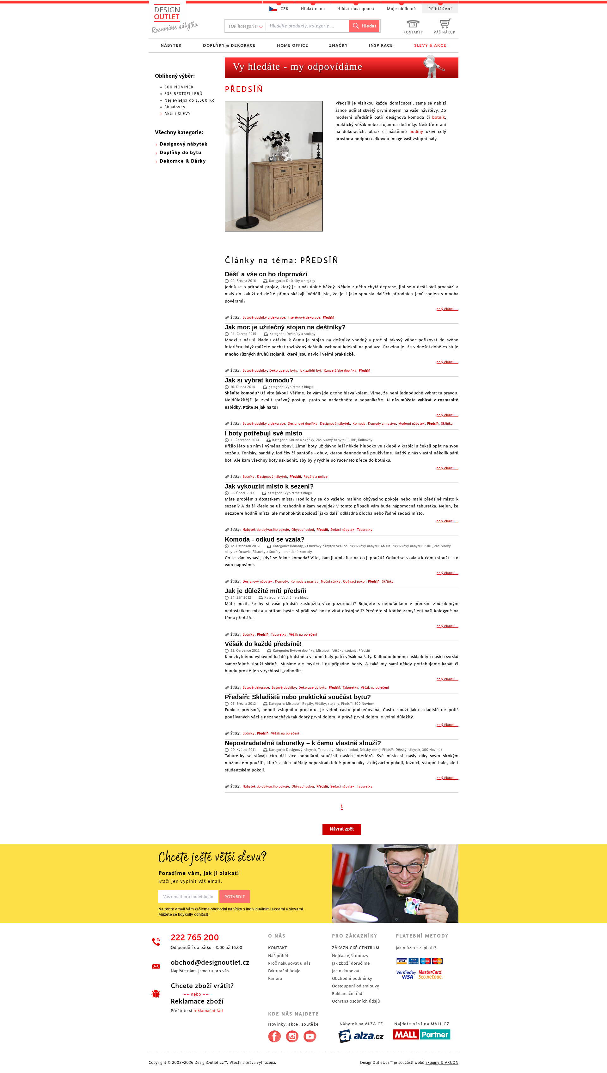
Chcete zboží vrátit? (202, 986)
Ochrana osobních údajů (356, 1001)
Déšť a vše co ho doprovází (266, 274)
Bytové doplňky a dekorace (263, 318)
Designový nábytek (335, 424)
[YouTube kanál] (310, 1035)
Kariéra (275, 978)
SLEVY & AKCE (430, 45)
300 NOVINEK (179, 87)
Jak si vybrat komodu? (259, 380)
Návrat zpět (342, 829)
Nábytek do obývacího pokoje (265, 530)
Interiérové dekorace (304, 318)
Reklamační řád (347, 993)
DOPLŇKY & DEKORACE (229, 45)
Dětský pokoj (370, 750)
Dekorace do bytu (283, 371)
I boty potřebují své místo (263, 433)
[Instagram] (292, 1035)
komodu (249, 393)
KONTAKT (277, 947)
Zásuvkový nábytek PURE (336, 440)
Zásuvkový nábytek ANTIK (369, 546)
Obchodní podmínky (352, 978)
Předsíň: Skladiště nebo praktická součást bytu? (298, 696)
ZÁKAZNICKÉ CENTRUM (355, 947)
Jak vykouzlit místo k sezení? (269, 486)
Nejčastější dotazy (350, 955)
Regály (307, 704)
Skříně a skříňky (301, 440)
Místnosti (323, 651)
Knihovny (365, 440)
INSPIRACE (381, 45)
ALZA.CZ (374, 1024)
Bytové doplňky (254, 371)
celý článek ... (447, 309)
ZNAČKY (338, 45)
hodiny (416, 131)
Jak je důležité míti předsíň (265, 590)
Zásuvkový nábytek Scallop (326, 546)
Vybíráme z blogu (299, 387)
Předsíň (328, 318)
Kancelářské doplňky (340, 371)
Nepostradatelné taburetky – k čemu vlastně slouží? (303, 743)
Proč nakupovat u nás (289, 963)
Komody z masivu (382, 424)
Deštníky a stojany (300, 281)
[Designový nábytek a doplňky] (181, 18)
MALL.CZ (440, 1024)
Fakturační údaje (284, 970)
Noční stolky (330, 582)
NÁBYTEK (171, 45)
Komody (359, 424)
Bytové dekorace (255, 688)
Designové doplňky (302, 424)
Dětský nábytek (407, 750)
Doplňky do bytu (180, 152)
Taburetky (364, 530)
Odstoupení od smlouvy (355, 986)
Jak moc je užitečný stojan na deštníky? (285, 327)
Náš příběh (279, 955)
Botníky (248, 477)
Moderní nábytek (411, 424)
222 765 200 (195, 938)
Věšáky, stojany (344, 651)
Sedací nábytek (342, 530)
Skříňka (447, 424)
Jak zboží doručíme (351, 963)
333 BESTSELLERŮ (183, 94)
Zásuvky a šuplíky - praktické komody (282, 552)
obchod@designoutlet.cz (210, 962)
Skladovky (175, 107)
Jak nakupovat (345, 970)
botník (438, 117)
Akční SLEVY (177, 113)
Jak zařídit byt (310, 371)
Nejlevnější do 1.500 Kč (189, 100)
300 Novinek (364, 704)
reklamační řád (208, 1010)
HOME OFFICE (292, 45)
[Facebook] (273, 1035)
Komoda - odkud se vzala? (264, 539)
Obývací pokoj (302, 530)
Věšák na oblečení (303, 635)
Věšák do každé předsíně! (263, 643)
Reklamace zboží (197, 1001)
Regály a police (316, 477)
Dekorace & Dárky (183, 161)
